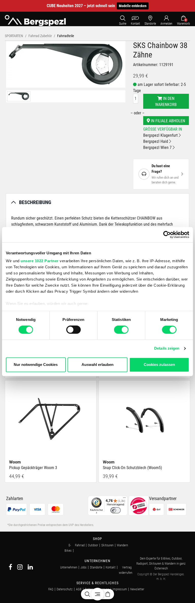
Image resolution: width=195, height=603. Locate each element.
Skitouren (107, 545)
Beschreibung (35, 202)
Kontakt (111, 567)
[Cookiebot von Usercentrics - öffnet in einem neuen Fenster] (167, 234)
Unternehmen (68, 567)
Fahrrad (80, 545)
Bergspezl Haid (156, 141)
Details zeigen (166, 348)
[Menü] (124, 499)
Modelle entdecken (133, 6)
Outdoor (93, 545)
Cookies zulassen (159, 364)
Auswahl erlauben (97, 364)
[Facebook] (10, 567)
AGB (79, 589)
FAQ (50, 589)
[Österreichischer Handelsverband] (139, 505)
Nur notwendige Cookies (36, 364)
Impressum (119, 589)
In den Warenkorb (166, 101)
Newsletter (137, 589)
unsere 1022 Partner (40, 261)
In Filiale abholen (167, 120)
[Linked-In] (30, 567)
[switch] (73, 330)
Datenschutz (65, 589)
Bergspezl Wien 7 (158, 147)
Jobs (83, 567)
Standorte (96, 567)
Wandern (122, 545)
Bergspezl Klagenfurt (161, 135)
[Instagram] (20, 567)
